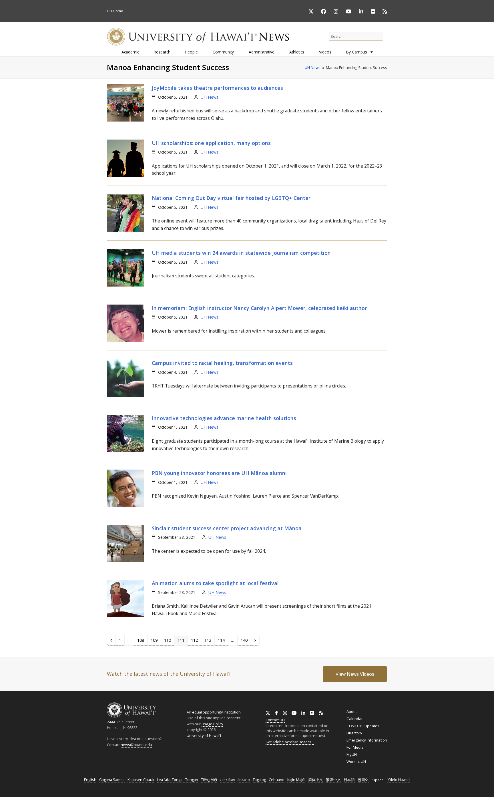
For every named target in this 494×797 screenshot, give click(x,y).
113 (209, 640)
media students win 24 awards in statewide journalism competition (241, 252)
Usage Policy (212, 723)
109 (155, 640)
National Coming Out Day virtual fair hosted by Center (231, 197)
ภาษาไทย (227, 779)
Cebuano (276, 779)
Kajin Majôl (296, 779)
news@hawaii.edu (136, 744)
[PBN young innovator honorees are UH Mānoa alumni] (125, 505)
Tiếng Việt (209, 779)
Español (378, 780)
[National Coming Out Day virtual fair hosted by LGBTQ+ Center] (125, 230)
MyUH (351, 754)
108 (142, 640)
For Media (355, 747)
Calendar (354, 718)
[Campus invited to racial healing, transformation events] (125, 395)
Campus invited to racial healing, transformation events (222, 362)
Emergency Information (366, 740)
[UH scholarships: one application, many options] (125, 175)
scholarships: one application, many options (211, 143)
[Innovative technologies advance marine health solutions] (125, 450)
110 (169, 640)
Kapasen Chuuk (141, 779)
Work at (356, 761)
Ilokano (244, 779)
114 (222, 640)
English (90, 779)
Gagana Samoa (112, 779)
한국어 (363, 779)
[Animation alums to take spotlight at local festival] (125, 615)
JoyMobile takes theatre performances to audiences (217, 87)
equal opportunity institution (216, 712)
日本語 (349, 779)
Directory (354, 733)
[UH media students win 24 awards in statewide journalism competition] (125, 285)
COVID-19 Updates (362, 725)
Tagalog (259, 779)
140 (245, 640)
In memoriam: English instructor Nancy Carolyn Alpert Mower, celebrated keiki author (259, 308)
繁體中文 (333, 779)
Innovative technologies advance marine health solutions (224, 418)
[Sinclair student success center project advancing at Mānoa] (125, 560)
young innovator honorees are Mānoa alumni (219, 473)
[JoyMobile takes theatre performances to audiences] (125, 120)
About (351, 711)
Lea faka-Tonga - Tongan (177, 779)
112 (195, 640)
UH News (209, 97)
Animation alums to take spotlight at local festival (215, 583)
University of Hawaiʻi (204, 735)
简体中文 (315, 779)
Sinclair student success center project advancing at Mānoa (227, 528)
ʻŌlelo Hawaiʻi (398, 779)
